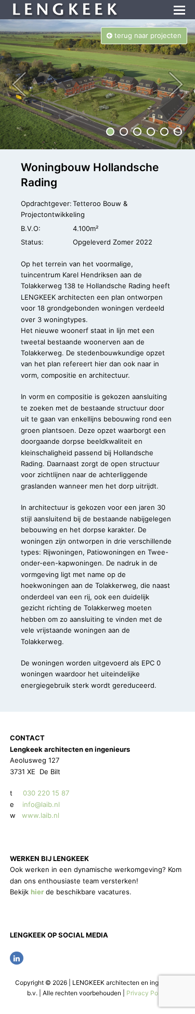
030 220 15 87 (46, 793)
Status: (32, 242)
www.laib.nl (39, 815)
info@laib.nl (41, 804)
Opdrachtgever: (46, 203)
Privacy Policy (147, 993)
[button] (179, 10)
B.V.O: (31, 228)
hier (37, 892)
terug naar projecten (146, 35)
